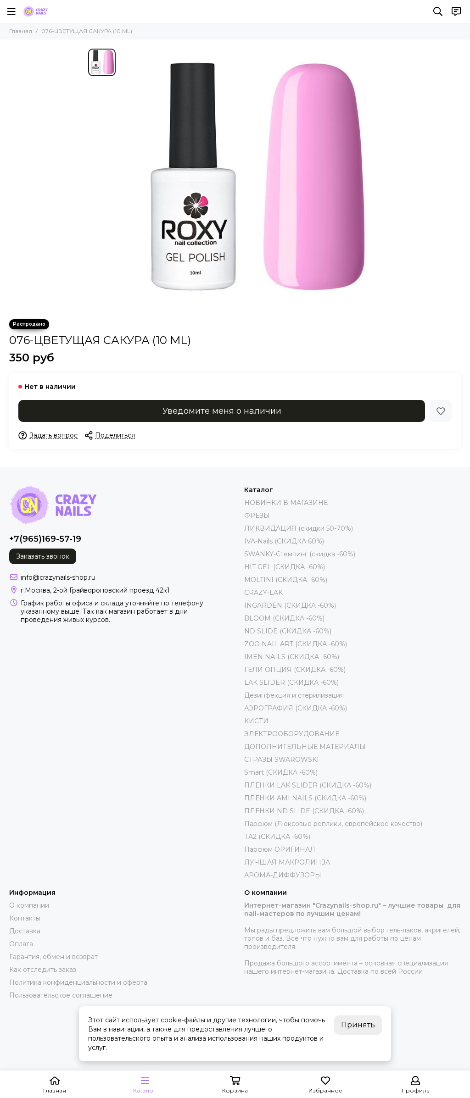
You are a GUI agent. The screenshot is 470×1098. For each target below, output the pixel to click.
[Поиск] (438, 11)
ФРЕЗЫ (257, 515)
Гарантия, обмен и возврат (53, 957)
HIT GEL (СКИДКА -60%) (284, 567)
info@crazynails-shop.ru (58, 577)
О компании (29, 905)
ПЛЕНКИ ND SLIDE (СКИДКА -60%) (304, 811)
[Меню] (11, 11)
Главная (20, 31)
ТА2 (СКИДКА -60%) (277, 836)
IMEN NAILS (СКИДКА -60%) (291, 657)
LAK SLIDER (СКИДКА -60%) (291, 682)
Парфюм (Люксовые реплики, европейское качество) (333, 824)
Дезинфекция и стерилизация (294, 695)
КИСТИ (256, 721)
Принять (358, 1024)
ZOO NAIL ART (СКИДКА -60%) (295, 644)
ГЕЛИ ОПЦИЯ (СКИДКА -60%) (295, 669)
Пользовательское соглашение (60, 995)
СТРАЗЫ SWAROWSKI (281, 759)
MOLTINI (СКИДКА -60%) (285, 580)
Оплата (21, 944)
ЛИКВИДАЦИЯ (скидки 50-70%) (298, 528)
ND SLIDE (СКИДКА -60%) (287, 631)
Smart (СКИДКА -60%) (281, 772)
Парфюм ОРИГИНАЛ (279, 849)
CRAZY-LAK (263, 592)
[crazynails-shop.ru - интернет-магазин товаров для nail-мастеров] (35, 11)
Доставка (24, 931)
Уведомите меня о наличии (221, 411)
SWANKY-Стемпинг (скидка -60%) (299, 554)
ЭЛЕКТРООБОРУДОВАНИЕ (291, 734)
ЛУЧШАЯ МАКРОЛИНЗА (287, 862)
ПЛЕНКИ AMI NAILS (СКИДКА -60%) (305, 798)
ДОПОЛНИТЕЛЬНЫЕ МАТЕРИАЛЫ (305, 747)
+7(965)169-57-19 (45, 539)
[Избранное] (441, 411)
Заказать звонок (42, 556)
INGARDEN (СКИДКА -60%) (290, 605)
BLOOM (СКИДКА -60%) (284, 618)
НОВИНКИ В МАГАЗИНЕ (286, 503)
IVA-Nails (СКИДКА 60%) (284, 541)
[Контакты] (456, 11)
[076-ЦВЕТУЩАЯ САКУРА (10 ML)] (251, 179)
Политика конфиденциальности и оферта (78, 982)
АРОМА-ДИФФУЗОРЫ (282, 875)
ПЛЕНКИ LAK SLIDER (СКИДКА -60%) (307, 785)
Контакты (24, 918)
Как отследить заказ (42, 969)
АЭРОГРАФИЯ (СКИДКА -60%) (295, 708)
